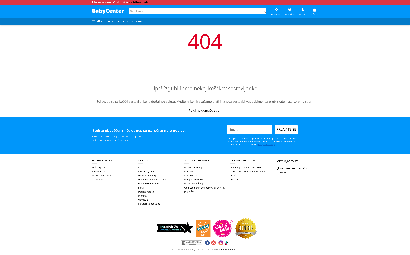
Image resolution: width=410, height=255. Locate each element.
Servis (141, 187)
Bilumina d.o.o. (229, 249)
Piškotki (234, 179)
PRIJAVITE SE (286, 129)
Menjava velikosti (193, 179)
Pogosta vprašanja (194, 183)
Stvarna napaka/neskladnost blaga (249, 171)
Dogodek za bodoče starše (152, 179)
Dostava (188, 171)
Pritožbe (234, 175)
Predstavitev (98, 171)
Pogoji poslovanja (193, 167)
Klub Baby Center (147, 171)
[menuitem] (111, 21)
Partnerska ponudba (149, 203)
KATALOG (141, 21)
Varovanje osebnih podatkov (245, 167)
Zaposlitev (97, 179)
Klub (121, 21)
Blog (130, 21)
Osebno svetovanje (148, 183)
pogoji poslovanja (266, 144)
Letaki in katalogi (147, 175)
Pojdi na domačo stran (205, 110)
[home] (108, 11)
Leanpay (142, 195)
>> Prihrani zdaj (139, 2)
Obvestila (143, 199)
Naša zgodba (99, 167)
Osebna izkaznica (101, 175)
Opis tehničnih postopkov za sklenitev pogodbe (204, 189)
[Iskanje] (264, 11)
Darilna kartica (146, 191)
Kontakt (142, 167)
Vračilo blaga (191, 175)
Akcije (111, 21)
